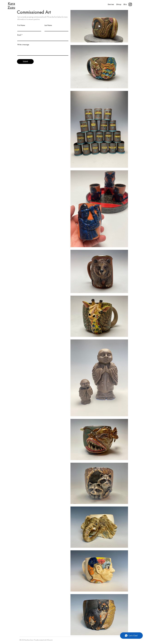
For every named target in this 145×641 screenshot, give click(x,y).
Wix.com (50, 640)
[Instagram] (130, 4)
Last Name (48, 25)
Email (19, 35)
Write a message (23, 44)
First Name (21, 25)
